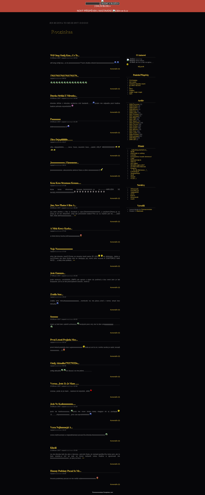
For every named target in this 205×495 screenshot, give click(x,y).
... (130, 79)
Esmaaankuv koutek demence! (141, 156)
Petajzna (133, 168)
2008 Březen (133, 109)
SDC (130, 94)
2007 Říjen (133, 118)
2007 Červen (133, 124)
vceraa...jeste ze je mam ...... (64, 383)
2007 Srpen (133, 121)
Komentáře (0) (115, 69)
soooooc (54, 316)
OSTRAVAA (133, 80)
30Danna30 (134, 189)
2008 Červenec (134, 104)
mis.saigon (134, 163)
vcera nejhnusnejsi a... (61, 427)
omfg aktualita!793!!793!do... (64, 363)
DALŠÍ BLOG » (103, 6)
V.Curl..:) (133, 178)
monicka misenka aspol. (137, 84)
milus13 (133, 161)
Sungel (133, 177)
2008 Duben (133, 107)
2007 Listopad (134, 116)
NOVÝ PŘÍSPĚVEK (87, 11)
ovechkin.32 (135, 190)
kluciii (53, 447)
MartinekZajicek (136, 160)
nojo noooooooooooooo (61, 249)
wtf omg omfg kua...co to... (64, 55)
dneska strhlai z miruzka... (63, 95)
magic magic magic (135, 92)
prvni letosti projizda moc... (64, 339)
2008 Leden (133, 112)
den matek (132, 82)
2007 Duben (133, 128)
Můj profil (141, 66)
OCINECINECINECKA (138, 167)
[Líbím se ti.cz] (120, 11)
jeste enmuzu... (57, 273)
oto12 (132, 194)
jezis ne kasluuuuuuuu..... (63, 404)
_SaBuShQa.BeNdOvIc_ (139, 150)
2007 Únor (132, 131)
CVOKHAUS (135, 172)
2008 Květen (133, 106)
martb (132, 199)
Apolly (133, 151)
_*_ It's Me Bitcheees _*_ (139, 170)
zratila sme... (56, 294)
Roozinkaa (62, 31)
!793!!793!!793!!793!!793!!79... (64, 75)
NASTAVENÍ (105, 11)
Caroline (133, 155)
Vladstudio (139, 211)
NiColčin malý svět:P (137, 165)
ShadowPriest (135, 173)
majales (131, 90)
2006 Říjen (133, 138)
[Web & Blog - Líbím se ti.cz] (102, 1)
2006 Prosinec (134, 134)
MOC (131, 89)
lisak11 (133, 195)
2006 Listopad (134, 136)
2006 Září (132, 139)
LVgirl (132, 158)
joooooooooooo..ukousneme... (64, 162)
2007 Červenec (134, 123)
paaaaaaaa (55, 119)
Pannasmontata (146, 209)
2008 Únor (132, 111)
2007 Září (132, 119)
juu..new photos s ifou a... (63, 205)
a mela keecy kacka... (61, 228)
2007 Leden (133, 133)
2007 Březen (133, 129)
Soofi (132, 175)
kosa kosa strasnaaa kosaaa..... (65, 183)
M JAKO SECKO (135, 85)
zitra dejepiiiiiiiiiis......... (61, 139)
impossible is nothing (137, 153)
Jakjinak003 (135, 192)
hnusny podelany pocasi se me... (65, 471)
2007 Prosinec (134, 114)
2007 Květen (133, 126)
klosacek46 (134, 197)
